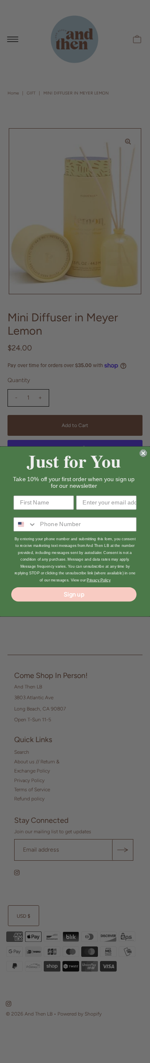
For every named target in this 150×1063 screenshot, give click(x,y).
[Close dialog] (143, 453)
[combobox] (25, 524)
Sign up (74, 594)
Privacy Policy (98, 580)
